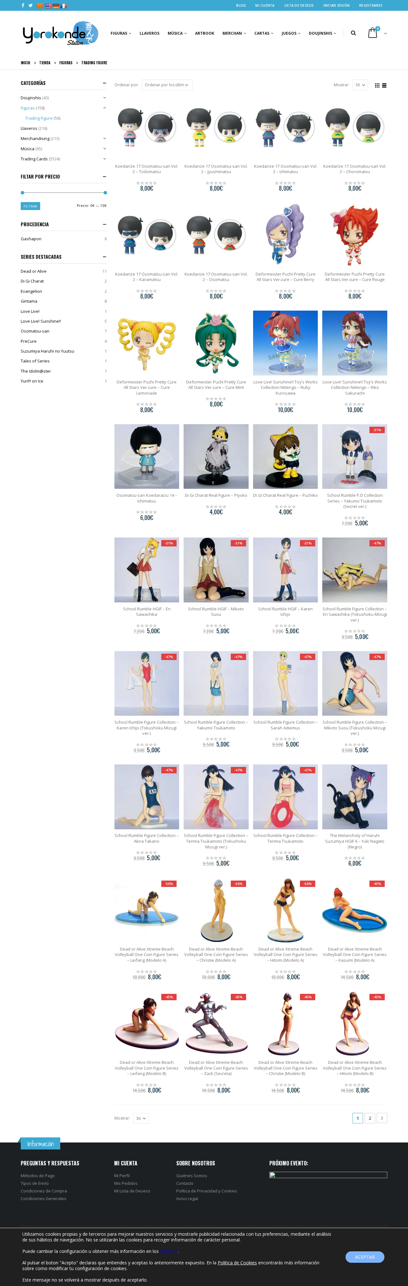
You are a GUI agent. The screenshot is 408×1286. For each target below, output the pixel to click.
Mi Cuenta (264, 5)
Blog (241, 5)
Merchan (232, 33)
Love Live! (30, 311)
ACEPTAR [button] (365, 1257)
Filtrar (30, 206)
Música (175, 33)
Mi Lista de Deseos (132, 1191)
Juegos (289, 33)
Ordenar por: (126, 85)
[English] (45, 3)
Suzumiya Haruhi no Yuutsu (47, 351)
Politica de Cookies (237, 1263)
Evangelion (31, 291)
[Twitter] (31, 5)
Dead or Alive (34, 271)
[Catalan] (38, 3)
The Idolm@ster (36, 371)
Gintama (29, 301)
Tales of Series (35, 361)
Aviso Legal (187, 1198)
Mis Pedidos (126, 1183)
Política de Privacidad (196, 1191)
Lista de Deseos (299, 5)
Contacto (184, 1183)
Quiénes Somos (191, 1175)
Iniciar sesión (337, 5)
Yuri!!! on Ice (32, 381)
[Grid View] (377, 85)
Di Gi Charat (32, 281)
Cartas (261, 33)
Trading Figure (39, 118)
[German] (53, 3)
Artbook (204, 33)
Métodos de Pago (38, 1175)
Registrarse (370, 5)
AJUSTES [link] (169, 1251)
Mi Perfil (122, 1175)
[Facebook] (23, 5)
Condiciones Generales (43, 1198)
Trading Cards (34, 159)
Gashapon (31, 239)
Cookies (229, 1191)
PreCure (29, 341)
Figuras (119, 33)
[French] (60, 3)
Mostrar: (341, 85)
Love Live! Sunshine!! (41, 321)
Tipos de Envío (35, 1183)
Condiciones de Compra (44, 1191)
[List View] (384, 85)
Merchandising (35, 138)
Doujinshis (320, 33)
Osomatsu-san (35, 331)
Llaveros (149, 33)
